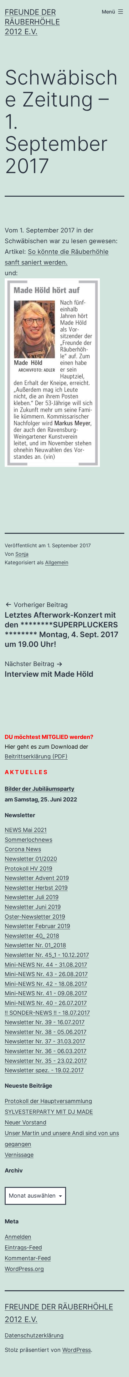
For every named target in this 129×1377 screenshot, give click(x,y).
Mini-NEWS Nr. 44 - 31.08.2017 (46, 964)
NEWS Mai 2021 (26, 830)
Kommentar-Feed (28, 1258)
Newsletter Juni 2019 (33, 907)
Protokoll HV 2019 (28, 868)
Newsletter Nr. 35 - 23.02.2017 (46, 1060)
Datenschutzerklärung (34, 1335)
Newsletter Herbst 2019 (36, 887)
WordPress (76, 1350)
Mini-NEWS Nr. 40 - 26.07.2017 (46, 1003)
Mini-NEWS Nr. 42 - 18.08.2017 (46, 984)
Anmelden (18, 1236)
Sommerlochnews (28, 839)
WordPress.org (24, 1268)
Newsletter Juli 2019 (32, 897)
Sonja (21, 554)
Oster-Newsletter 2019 (35, 916)
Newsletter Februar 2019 (37, 926)
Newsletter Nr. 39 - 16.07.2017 (45, 1022)
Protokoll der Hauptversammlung (48, 1101)
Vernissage (19, 1154)
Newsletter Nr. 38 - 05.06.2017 (45, 1032)
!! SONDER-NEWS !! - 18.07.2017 (47, 1012)
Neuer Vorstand (25, 1122)
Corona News (23, 849)
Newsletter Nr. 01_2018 (35, 945)
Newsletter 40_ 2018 (32, 935)
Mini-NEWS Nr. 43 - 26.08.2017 (46, 974)
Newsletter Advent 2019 (37, 878)
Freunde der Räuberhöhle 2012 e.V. (32, 22)
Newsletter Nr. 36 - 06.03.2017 (45, 1051)
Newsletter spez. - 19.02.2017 (44, 1070)
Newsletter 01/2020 (31, 858)
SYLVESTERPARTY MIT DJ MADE (49, 1111)
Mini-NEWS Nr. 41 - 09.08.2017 (46, 993)
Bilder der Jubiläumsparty (40, 788)
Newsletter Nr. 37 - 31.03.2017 (45, 1041)
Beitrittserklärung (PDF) (36, 756)
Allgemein (56, 562)
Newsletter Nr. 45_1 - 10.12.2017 (47, 955)
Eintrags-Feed (23, 1247)
